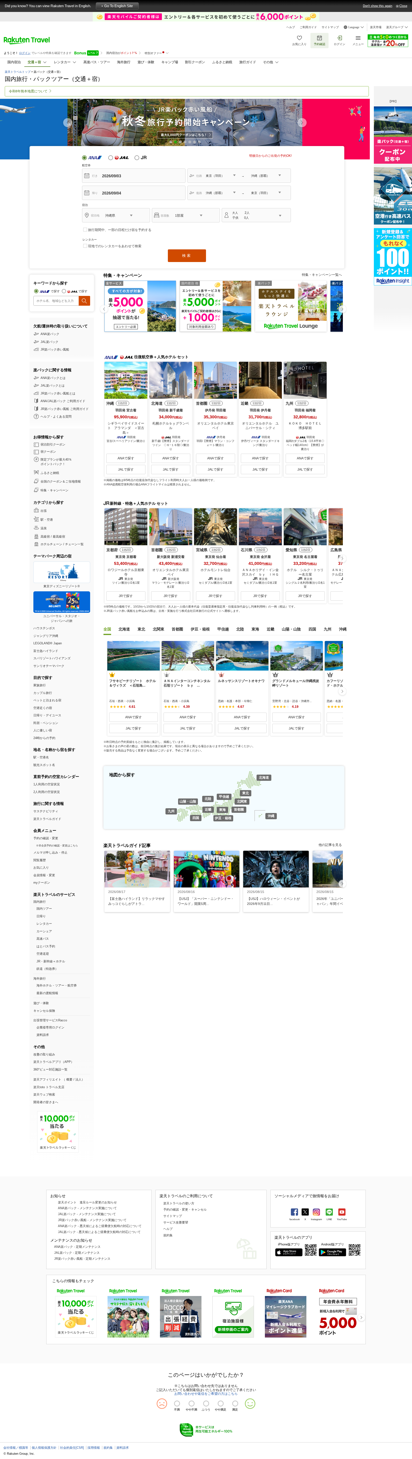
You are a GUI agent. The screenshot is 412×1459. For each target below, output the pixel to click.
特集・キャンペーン (54, 490)
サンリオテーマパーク (48, 666)
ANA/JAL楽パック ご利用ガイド (63, 401)
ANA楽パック (50, 334)
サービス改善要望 (175, 1222)
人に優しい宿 (42, 730)
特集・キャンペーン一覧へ (322, 275)
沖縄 (271, 816)
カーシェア (44, 931)
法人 (78, 1079)
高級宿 (45, 536)
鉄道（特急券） (47, 969)
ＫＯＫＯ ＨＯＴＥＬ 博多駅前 (306, 425)
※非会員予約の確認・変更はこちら (57, 845)
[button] (302, 122)
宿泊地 (95, 215)
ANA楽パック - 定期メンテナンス (77, 1247)
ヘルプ (290, 27)
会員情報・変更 (44, 875)
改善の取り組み (44, 1054)
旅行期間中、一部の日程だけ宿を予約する (119, 230)
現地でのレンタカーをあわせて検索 (114, 246)
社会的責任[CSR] (72, 1447)
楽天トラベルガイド (47, 819)
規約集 (168, 1235)
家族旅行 (39, 685)
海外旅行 (39, 978)
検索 (187, 255)
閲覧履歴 (39, 860)
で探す (55, 291)
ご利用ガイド (308, 27)
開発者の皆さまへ (45, 1102)
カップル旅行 (42, 693)
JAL (122, 157)
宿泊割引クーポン (53, 444)
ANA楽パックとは (53, 378)
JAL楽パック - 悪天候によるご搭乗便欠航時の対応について (99, 1232)
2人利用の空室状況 (46, 792)
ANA (95, 157)
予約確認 (319, 44)
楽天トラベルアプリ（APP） (53, 1062)
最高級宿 (59, 536)
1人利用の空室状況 (46, 784)
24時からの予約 (44, 738)
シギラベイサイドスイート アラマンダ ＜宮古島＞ (126, 428)
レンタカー (44, 923)
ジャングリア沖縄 (45, 636)
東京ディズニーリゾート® (61, 586)
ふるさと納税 (50, 473)
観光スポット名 (44, 765)
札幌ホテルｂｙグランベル (170, 425)
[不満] (177, 1404)
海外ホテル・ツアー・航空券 (56, 985)
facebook (294, 1219)
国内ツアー (44, 908)
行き (95, 176)
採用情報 (94, 1447)
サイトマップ (330, 27)
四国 (195, 818)
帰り (95, 193)
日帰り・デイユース (47, 715)
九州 (171, 811)
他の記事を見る (330, 845)
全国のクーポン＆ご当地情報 (61, 481)
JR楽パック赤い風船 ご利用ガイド (65, 409)
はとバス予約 (45, 946)
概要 (69, 1079)
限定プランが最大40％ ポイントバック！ (56, 462)
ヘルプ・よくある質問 (56, 416)
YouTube (342, 1219)
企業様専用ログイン (50, 1027)
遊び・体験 (41, 1003)
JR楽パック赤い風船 (55, 349)
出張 (44, 511)
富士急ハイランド (45, 651)
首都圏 (239, 809)
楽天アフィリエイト (47, 1079)
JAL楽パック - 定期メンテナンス (77, 1252)
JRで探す (126, 596)
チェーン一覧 (74, 544)
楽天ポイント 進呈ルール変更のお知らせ (87, 1202)
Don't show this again (377, 6)
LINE (329, 1219)
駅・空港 (47, 519)
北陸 (208, 799)
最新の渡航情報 (47, 993)
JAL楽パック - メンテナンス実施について (87, 1214)
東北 (245, 793)
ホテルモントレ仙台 (216, 570)
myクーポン (41, 882)
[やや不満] (192, 1404)
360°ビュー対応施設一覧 (50, 1069)
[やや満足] (221, 1404)
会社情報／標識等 (15, 1447)
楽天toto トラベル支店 (48, 1087)
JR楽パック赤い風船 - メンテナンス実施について (92, 1220)
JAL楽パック (49, 342)
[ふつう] (206, 1404)
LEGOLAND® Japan (47, 643)
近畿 (208, 809)
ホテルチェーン (51, 544)
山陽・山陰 (188, 801)
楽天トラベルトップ (18, 71)
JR (147, 157)
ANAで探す (126, 458)
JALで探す (126, 469)
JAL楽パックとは (53, 385)
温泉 (44, 528)
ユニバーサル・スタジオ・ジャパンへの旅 (61, 618)
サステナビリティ (45, 811)
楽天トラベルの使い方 (178, 1203)
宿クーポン (48, 451)
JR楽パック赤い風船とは (58, 393)
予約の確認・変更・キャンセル (185, 1209)
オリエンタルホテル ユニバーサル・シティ (260, 425)
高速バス (42, 938)
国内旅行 (39, 901)
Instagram (316, 1219)
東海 (222, 810)
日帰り (41, 916)
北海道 (264, 777)
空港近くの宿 (42, 708)
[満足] (235, 1404)
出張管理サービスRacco (50, 1020)
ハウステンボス (44, 628)
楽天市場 (375, 27)
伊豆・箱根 (223, 818)
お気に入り (299, 44)
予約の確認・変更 (45, 838)
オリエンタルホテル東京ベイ (215, 425)
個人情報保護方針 (44, 1447)
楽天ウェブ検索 (44, 1094)
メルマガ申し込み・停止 (50, 852)
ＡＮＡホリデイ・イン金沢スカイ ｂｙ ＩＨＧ (260, 572)
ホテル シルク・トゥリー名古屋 (305, 572)
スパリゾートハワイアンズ (52, 658)
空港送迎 (42, 953)
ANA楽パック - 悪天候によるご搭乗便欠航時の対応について (100, 1226)
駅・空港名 (41, 757)
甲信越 (224, 796)
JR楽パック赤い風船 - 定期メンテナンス (82, 1258)
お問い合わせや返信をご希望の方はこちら (206, 1394)
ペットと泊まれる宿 (47, 700)
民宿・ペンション (45, 723)
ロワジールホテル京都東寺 (126, 572)
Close (403, 6)
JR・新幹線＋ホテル (50, 961)
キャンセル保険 (44, 1011)
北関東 (242, 801)
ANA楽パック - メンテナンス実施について (87, 1208)
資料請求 (42, 1035)
